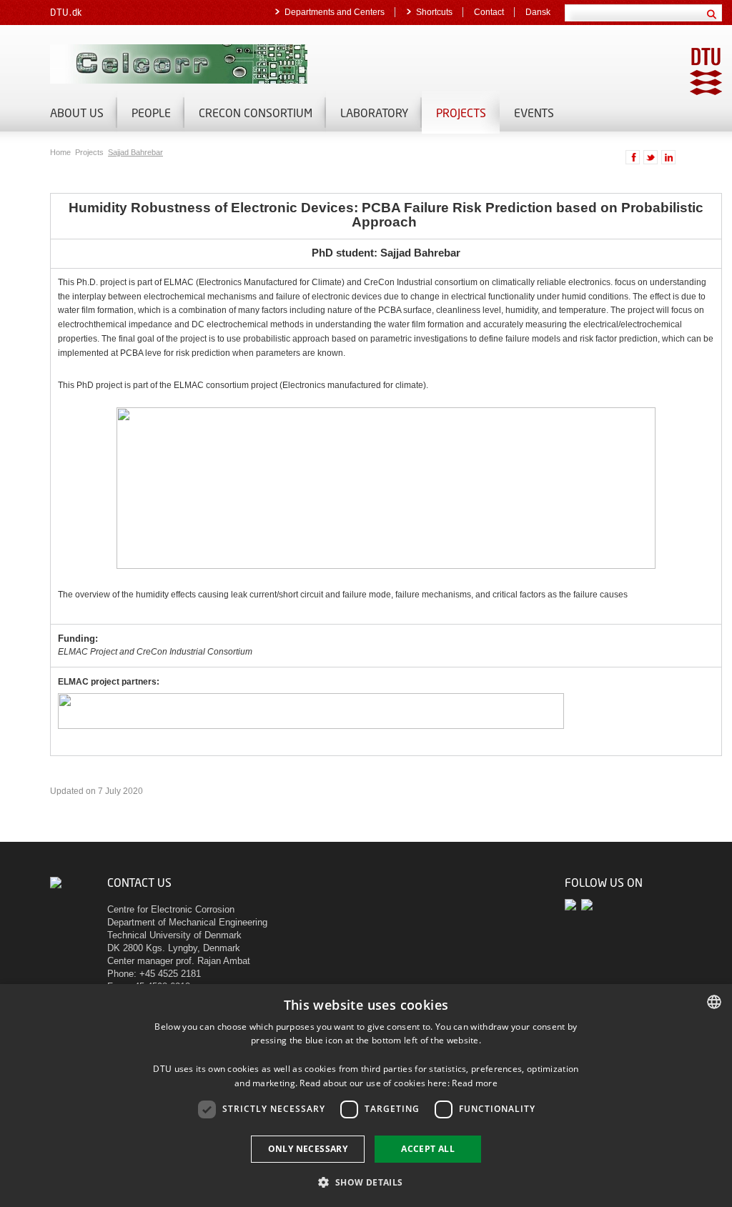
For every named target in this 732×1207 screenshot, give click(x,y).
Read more (475, 1083)
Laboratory (374, 112)
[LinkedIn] (588, 905)
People (151, 112)
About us (77, 112)
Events (534, 112)
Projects (461, 112)
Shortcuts (434, 12)
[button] (365, 1181)
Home (61, 152)
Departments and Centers (335, 12)
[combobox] (714, 1002)
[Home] (214, 64)
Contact (489, 12)
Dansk (537, 12)
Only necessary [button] (308, 1149)
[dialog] (366, 1095)
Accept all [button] (428, 1149)
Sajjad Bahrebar (135, 152)
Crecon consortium (255, 112)
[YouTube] (573, 905)
